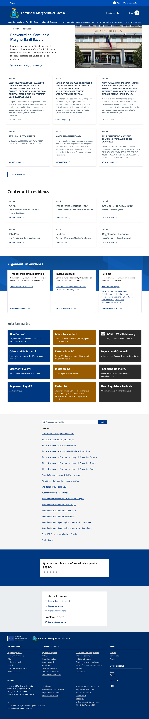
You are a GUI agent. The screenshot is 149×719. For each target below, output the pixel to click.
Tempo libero (108, 22)
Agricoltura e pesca (49, 652)
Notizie (113, 652)
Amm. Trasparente (83, 22)
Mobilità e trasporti (83, 659)
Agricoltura (96, 22)
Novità (29, 22)
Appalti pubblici (48, 662)
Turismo (79, 668)
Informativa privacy (83, 692)
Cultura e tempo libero (50, 671)
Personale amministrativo (17, 668)
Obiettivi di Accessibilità (85, 705)
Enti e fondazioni (14, 662)
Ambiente (45, 655)
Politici (10, 665)
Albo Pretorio (68, 22)
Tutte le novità (16, 174)
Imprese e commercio (84, 655)
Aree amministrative (15, 655)
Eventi (112, 675)
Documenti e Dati (14, 671)
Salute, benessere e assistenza (88, 662)
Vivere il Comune (49, 22)
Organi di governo (14, 652)
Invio (103, 421)
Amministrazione (16, 22)
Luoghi (112, 672)
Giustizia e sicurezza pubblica (87, 652)
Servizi (37, 22)
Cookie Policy (81, 695)
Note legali (80, 698)
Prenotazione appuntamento (53, 689)
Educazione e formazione (51, 674)
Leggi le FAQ (46, 686)
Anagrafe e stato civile (50, 659)
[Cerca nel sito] (136, 12)
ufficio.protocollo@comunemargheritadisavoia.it (26, 705)
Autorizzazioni (47, 665)
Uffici (9, 659)
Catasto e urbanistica (50, 668)
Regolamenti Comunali (85, 689)
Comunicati (114, 655)
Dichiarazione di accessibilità (87, 701)
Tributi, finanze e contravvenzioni (89, 665)
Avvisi (112, 659)
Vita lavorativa (81, 671)
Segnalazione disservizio (51, 692)
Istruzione (118, 22)
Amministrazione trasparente (87, 686)
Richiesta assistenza (50, 695)
